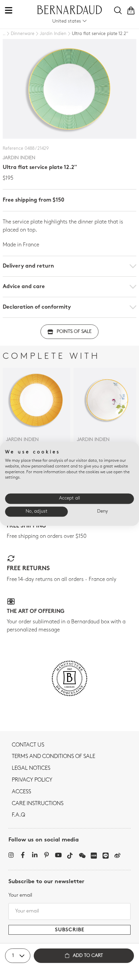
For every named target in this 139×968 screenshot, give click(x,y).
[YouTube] (58, 855)
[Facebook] (23, 855)
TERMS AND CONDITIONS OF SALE (53, 756)
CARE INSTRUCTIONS (37, 803)
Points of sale (74, 331)
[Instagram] (11, 855)
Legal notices (31, 768)
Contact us (28, 745)
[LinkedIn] (34, 855)
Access (21, 792)
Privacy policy (32, 780)
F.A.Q (18, 815)
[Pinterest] (46, 855)
